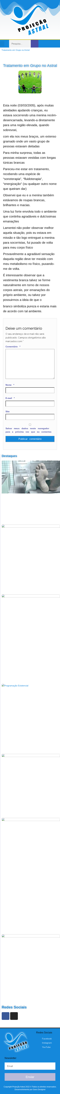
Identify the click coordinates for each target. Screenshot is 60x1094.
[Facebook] (5, 1016)
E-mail (10, 398)
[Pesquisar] (34, 44)
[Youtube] (57, 43)
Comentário (13, 346)
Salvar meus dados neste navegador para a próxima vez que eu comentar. (29, 430)
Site (8, 411)
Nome (10, 385)
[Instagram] (50, 43)
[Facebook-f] (44, 43)
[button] (2, 43)
